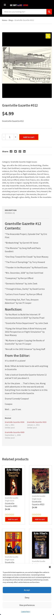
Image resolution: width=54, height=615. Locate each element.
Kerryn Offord (13, 180)
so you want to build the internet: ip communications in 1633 (26, 188)
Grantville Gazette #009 (14, 432)
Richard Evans (32, 185)
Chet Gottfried (13, 168)
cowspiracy (25, 168)
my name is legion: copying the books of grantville (27, 182)
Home (4, 20)
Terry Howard (41, 191)
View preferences (27, 605)
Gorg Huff (6, 177)
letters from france (28, 180)
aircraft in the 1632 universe (18, 165)
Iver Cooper (40, 177)
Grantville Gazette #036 (14, 422)
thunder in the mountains (41, 197)
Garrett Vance (43, 174)
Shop (11, 20)
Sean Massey (43, 185)
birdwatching (35, 165)
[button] (49, 567)
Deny (27, 597)
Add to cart (28, 137)
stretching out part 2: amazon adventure (18, 191)
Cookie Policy (25, 611)
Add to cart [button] (13, 519)
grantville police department (22, 177)
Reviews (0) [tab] (10, 213)
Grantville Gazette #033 (36, 422)
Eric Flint (13, 171)
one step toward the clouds (13, 185)
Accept (27, 590)
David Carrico (36, 168)
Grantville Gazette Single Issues (24, 162)
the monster (31, 194)
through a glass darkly (21, 197)
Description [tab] (10, 210)
